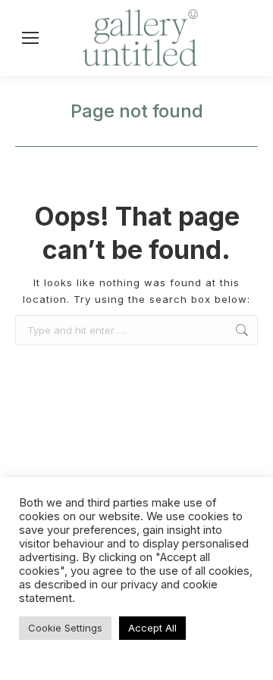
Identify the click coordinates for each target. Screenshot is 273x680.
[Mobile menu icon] (30, 38)
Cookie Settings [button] (65, 628)
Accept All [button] (152, 628)
